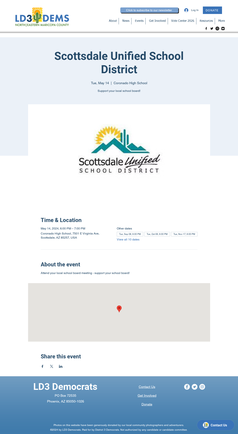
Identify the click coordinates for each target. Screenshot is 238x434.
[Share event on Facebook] (42, 366)
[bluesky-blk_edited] (223, 28)
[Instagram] (217, 28)
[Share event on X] (51, 366)
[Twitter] (212, 28)
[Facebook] (206, 28)
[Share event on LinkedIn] (60, 366)
